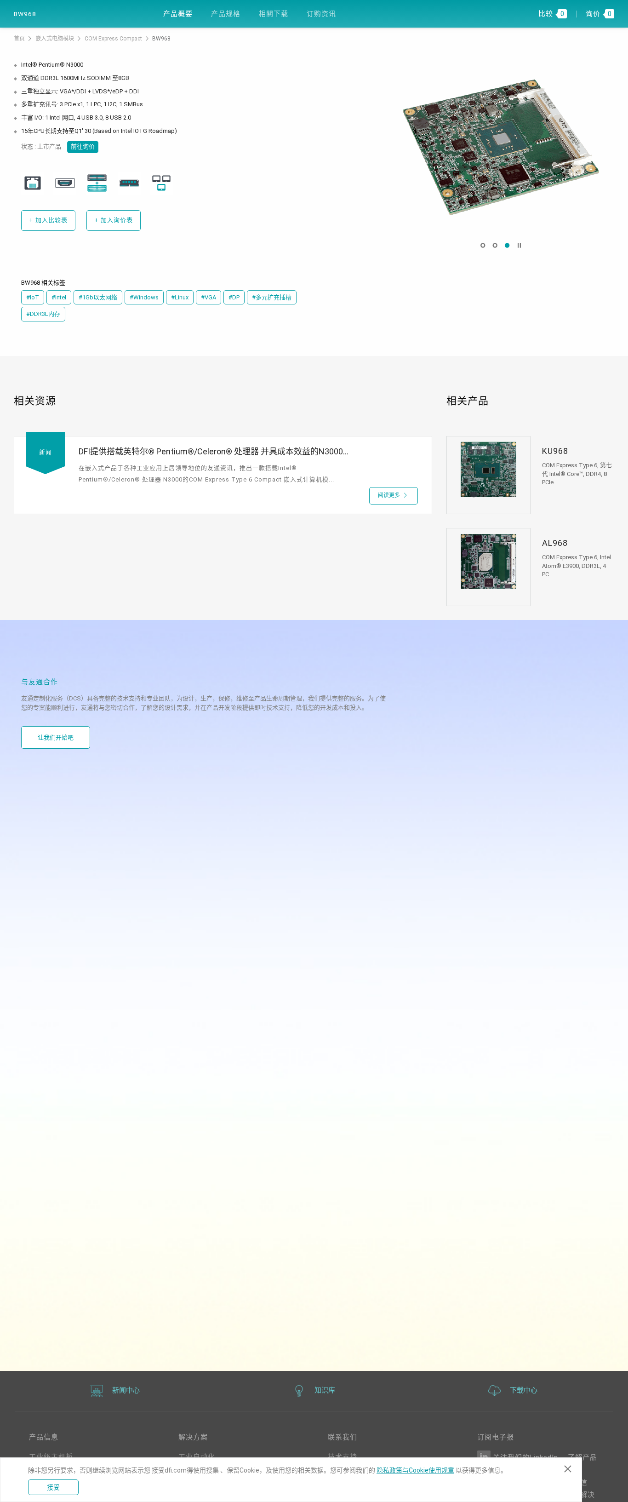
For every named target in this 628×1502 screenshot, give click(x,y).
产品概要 (178, 14)
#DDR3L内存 (43, 313)
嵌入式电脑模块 (55, 38)
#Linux (179, 297)
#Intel (58, 297)
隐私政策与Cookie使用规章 (415, 1470)
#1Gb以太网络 (98, 297)
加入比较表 (48, 220)
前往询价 (83, 146)
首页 (20, 38)
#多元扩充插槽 (271, 297)
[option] (500, 147)
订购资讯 (321, 14)
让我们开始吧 (56, 737)
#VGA (208, 297)
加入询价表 (113, 220)
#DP (234, 297)
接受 (53, 1487)
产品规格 (225, 14)
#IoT (32, 297)
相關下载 (273, 14)
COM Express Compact (114, 38)
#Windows (144, 297)
